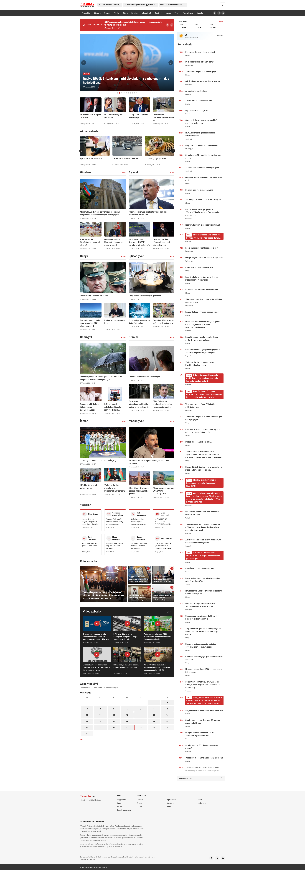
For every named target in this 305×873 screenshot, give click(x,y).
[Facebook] (214, 13)
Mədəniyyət (202, 803)
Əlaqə (119, 803)
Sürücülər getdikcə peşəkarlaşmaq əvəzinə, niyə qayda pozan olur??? (138, 521)
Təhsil (177, 13)
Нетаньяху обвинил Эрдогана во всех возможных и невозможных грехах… (139, 546)
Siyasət (107, 13)
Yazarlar (200, 13)
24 (87, 727)
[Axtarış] (222, 5)
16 (167, 715)
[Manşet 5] (126, 93)
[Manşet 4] (124, 93)
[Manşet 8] (132, 93)
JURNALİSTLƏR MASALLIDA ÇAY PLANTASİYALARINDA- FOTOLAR (163, 521)
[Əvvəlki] (167, 25)
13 (127, 715)
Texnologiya (188, 13)
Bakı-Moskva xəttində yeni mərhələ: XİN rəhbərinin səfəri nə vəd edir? (163, 546)
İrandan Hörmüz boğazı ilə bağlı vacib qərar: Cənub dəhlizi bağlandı (89, 521)
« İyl (81, 739)
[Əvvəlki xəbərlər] (81, 151)
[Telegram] (219, 13)
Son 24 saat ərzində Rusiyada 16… (173, 5)
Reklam (119, 807)
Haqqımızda (121, 800)
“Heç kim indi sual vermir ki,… (110, 5)
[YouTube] (223, 13)
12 (114, 715)
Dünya (125, 13)
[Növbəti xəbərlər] (173, 151)
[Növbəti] (171, 25)
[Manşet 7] (130, 93)
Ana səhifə (86, 13)
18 (100, 721)
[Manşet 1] (117, 93)
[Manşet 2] (119, 93)
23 (167, 721)
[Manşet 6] (128, 93)
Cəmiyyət (158, 13)
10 (87, 715)
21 (141, 721)
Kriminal (134, 13)
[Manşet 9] (134, 93)
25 (100, 727)
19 (114, 721)
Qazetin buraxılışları (124, 810)
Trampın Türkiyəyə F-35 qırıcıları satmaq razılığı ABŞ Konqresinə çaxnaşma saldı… (114, 521)
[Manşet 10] (136, 93)
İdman (168, 13)
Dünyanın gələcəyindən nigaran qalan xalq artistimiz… (114, 545)
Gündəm (97, 13)
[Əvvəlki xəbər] (83, 62)
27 (127, 727)
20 (127, 721)
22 (154, 721)
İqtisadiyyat (146, 13)
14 (141, 715)
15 (154, 715)
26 (114, 727)
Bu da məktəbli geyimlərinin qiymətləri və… (140, 5)
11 (100, 715)
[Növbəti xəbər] (170, 62)
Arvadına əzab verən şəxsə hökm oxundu (89, 544)
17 (87, 721)
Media (116, 13)
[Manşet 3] (121, 93)
